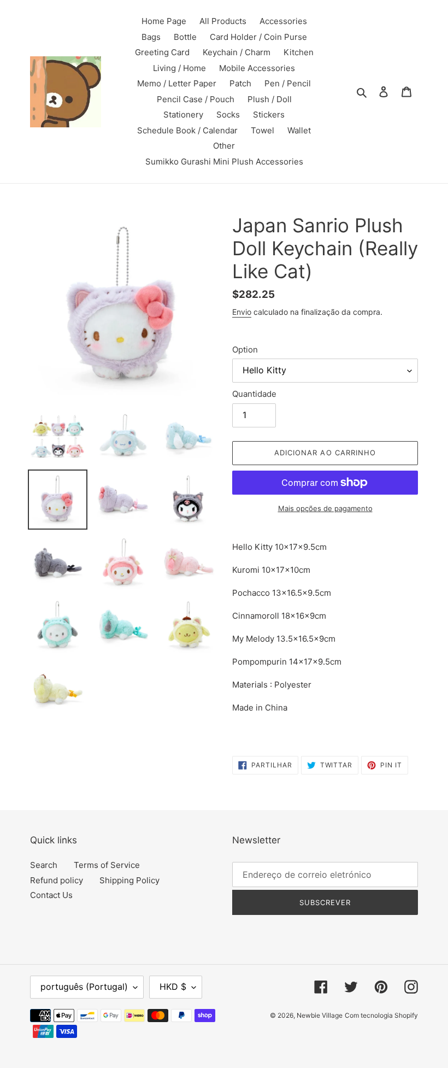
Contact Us (51, 895)
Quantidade (254, 394)
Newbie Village (320, 1015)
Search (43, 865)
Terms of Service (107, 865)
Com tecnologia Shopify (381, 1015)
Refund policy (56, 880)
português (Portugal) (84, 986)
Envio (241, 311)
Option (245, 349)
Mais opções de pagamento (325, 508)
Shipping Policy (129, 880)
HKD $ (173, 986)
